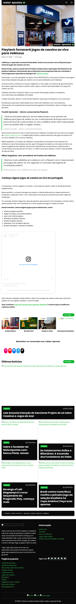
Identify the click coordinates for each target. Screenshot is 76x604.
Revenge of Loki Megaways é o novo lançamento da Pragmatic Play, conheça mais (18, 496)
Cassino (7, 513)
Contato (42, 532)
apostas (27, 513)
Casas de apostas (8, 563)
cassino (33, 513)
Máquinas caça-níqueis (10, 582)
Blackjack (5, 577)
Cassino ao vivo (7, 572)
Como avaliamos (45, 534)
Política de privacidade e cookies (51, 539)
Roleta (4, 579)
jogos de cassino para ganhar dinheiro (30, 304)
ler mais (68, 362)
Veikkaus (46, 513)
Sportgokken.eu (8, 587)
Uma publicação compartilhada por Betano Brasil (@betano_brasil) (28, 290)
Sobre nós (43, 529)
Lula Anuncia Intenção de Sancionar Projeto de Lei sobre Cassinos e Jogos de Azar (37, 414)
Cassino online (7, 570)
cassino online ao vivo (12, 135)
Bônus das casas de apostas (12, 568)
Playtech (39, 513)
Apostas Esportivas (9, 565)
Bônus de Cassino (8, 584)
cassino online (42, 73)
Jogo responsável (46, 536)
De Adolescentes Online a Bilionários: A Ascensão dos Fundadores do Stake (56, 453)
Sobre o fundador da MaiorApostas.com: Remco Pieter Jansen (16, 450)
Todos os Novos (16, 513)
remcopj (18, 57)
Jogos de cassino (8, 575)
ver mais (67, 315)
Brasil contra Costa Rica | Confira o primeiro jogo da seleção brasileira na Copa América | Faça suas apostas (56, 498)
